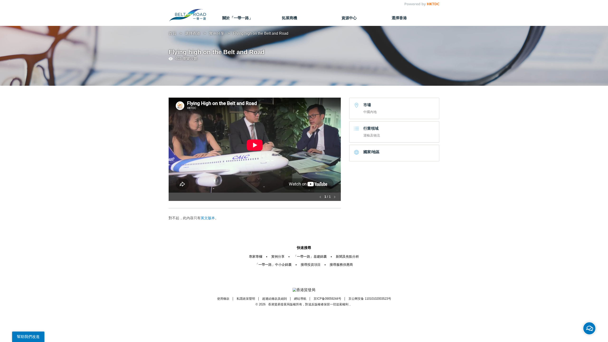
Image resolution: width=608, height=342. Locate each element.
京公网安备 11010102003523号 (369, 298)
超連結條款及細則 (274, 298)
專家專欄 (255, 256)
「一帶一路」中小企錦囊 (273, 264)
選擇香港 (192, 33)
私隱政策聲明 (246, 298)
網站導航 (300, 298)
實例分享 (216, 33)
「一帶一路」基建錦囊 (310, 256)
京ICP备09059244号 (327, 298)
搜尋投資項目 (311, 264)
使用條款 (223, 298)
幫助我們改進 (28, 337)
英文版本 (208, 218)
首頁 (172, 33)
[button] (320, 197)
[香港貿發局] (304, 290)
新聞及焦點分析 (347, 256)
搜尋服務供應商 (341, 264)
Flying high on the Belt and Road (260, 33)
